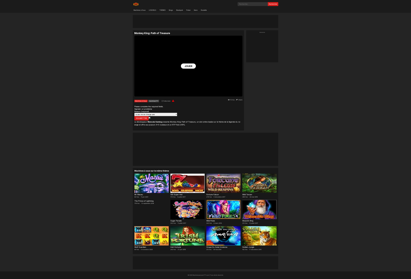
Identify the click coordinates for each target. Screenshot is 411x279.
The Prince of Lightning (143, 201)
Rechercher (273, 4)
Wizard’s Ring (247, 221)
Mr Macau (138, 194)
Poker (188, 10)
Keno (196, 10)
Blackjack (179, 10)
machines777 (153, 101)
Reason (141, 111)
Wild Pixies (210, 221)
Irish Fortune (175, 247)
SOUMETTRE (141, 118)
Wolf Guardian (140, 247)
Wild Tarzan (247, 194)
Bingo (171, 10)
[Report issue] (173, 101)
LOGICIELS (152, 10)
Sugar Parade (176, 221)
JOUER (188, 66)
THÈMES (162, 10)
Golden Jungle (248, 247)
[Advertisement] (205, 21)
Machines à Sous (140, 10)
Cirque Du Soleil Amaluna (216, 247)
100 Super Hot (176, 194)
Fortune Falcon (212, 194)
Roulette (204, 10)
